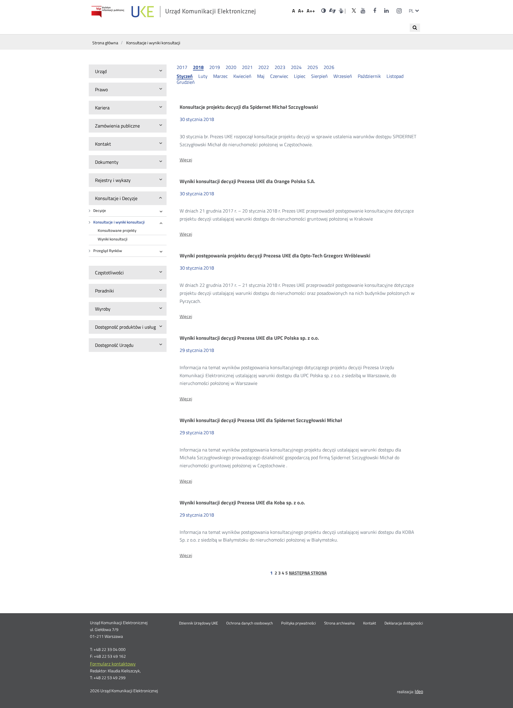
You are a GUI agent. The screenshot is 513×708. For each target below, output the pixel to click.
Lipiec (299, 76)
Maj (261, 76)
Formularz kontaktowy (113, 663)
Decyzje (99, 210)
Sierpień (319, 76)
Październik (369, 76)
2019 (214, 67)
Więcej (186, 160)
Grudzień (186, 82)
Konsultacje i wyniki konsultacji (119, 222)
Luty (203, 76)
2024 (296, 67)
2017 (182, 67)
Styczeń (185, 76)
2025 (312, 67)
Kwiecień (242, 76)
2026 (329, 67)
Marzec (220, 76)
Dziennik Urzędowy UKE (198, 623)
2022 (263, 67)
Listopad (395, 76)
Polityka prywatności (298, 623)
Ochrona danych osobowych (249, 623)
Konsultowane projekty (117, 230)
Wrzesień (342, 76)
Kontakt (369, 623)
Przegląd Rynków (107, 251)
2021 (247, 67)
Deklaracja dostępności (403, 623)
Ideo (419, 691)
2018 (198, 67)
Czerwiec (279, 76)
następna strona (308, 573)
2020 (231, 67)
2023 (280, 67)
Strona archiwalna (339, 623)
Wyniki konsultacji (112, 239)
